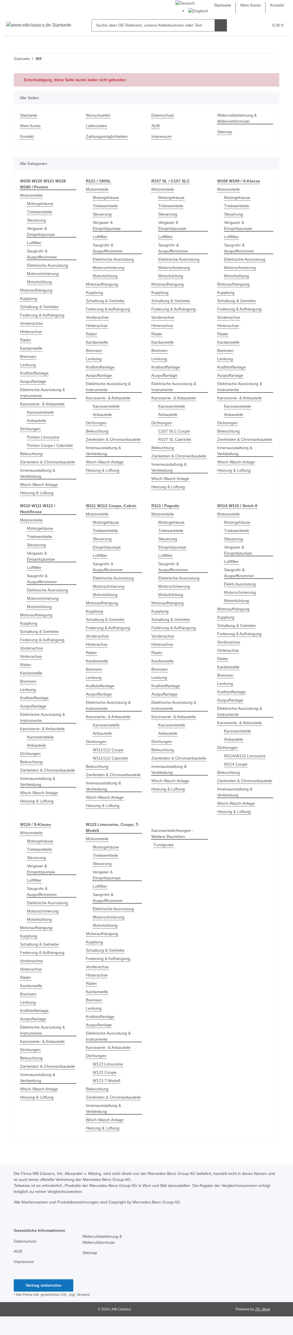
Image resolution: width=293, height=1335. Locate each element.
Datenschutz (162, 115)
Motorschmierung (43, 273)
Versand (83, 1295)
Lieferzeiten (96, 125)
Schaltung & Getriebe (39, 306)
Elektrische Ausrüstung (47, 265)
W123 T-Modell (106, 1080)
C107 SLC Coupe (174, 431)
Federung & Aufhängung (42, 315)
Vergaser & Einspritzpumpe (41, 231)
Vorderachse (31, 323)
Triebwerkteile (39, 212)
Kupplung (28, 298)
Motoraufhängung (36, 290)
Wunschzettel (98, 115)
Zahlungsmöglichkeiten (107, 136)
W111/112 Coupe (108, 750)
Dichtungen (30, 429)
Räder (25, 340)
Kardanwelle (31, 348)
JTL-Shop (262, 1309)
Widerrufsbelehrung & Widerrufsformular (237, 118)
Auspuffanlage (33, 381)
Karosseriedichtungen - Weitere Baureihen (172, 833)
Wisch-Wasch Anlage (39, 484)
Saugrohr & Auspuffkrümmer (42, 254)
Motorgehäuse (40, 203)
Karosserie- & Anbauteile (42, 404)
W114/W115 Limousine (245, 756)
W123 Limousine (108, 1064)
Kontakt (277, 5)
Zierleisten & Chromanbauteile (47, 462)
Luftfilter (34, 242)
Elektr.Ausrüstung (240, 584)
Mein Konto (250, 5)
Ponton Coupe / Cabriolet (50, 445)
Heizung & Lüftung (37, 493)
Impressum (161, 136)
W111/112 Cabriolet (110, 758)
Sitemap (224, 131)
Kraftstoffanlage (34, 373)
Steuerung (36, 220)
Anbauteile (36, 420)
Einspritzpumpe (107, 547)
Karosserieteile (40, 412)
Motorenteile (31, 195)
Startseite (222, 5)
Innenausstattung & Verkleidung (37, 473)
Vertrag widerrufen (44, 1285)
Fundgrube (164, 844)
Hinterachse (31, 331)
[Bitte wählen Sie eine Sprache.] (185, 3)
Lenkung (28, 364)
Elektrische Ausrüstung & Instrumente (42, 392)
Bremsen (28, 356)
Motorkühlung (39, 282)
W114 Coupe (236, 764)
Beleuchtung (31, 453)
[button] (242, 25)
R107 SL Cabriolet (174, 439)
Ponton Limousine (43, 437)
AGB (155, 125)
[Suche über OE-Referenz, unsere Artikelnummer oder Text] (221, 25)
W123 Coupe (104, 1072)
